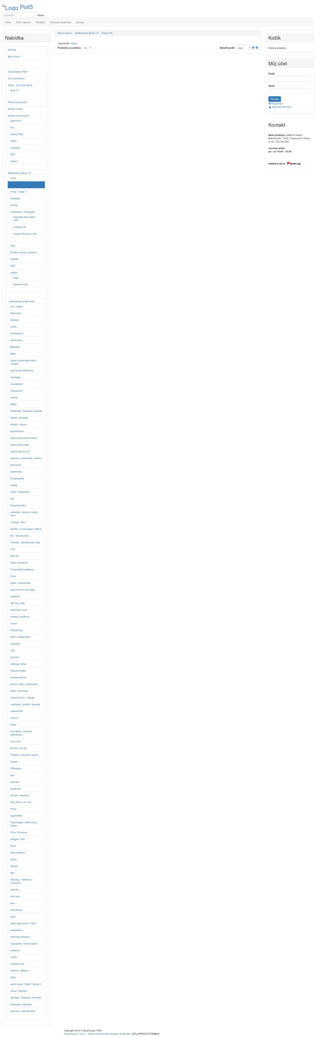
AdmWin (126, 1033)
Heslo (271, 85)
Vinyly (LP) (107, 33)
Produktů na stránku (69, 47)
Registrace (277, 103)
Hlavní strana (65, 33)
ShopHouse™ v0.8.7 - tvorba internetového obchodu (91, 1033)
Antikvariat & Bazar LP (86, 33)
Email (271, 73)
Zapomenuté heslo (281, 106)
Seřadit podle (227, 47)
